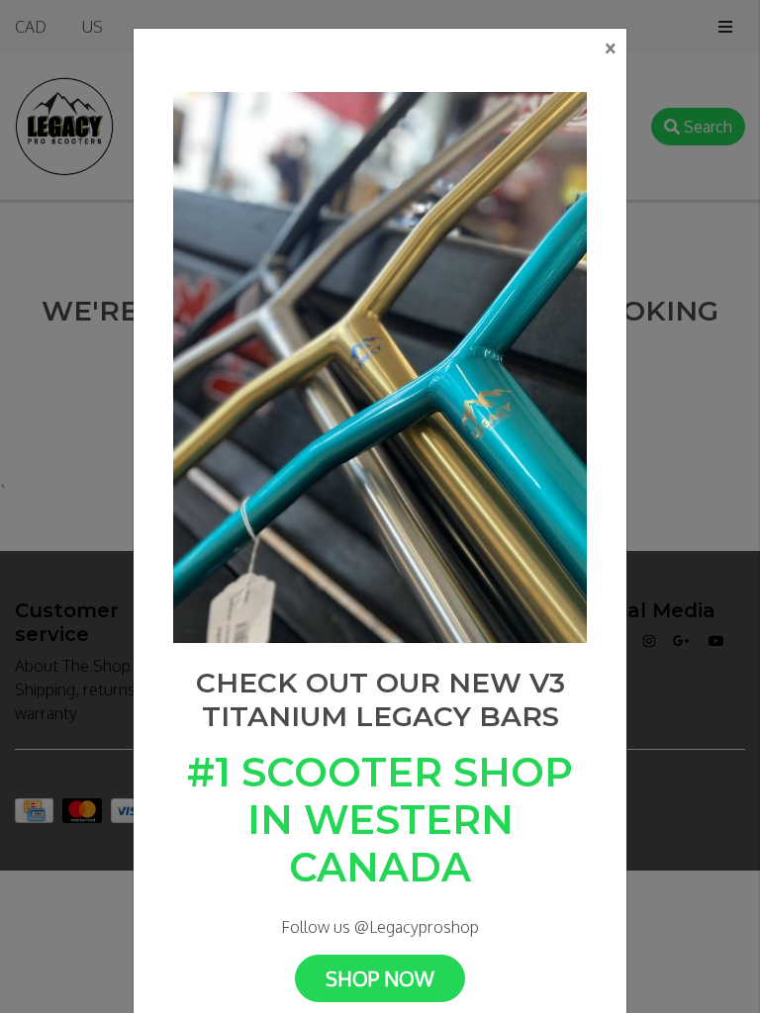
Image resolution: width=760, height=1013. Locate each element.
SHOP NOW (380, 978)
